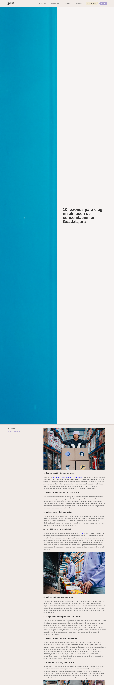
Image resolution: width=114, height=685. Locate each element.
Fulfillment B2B (55, 3)
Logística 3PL (68, 3)
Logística (14, 431)
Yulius (81, 533)
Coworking (79, 3)
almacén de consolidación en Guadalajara (67, 477)
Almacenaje (42, 3)
